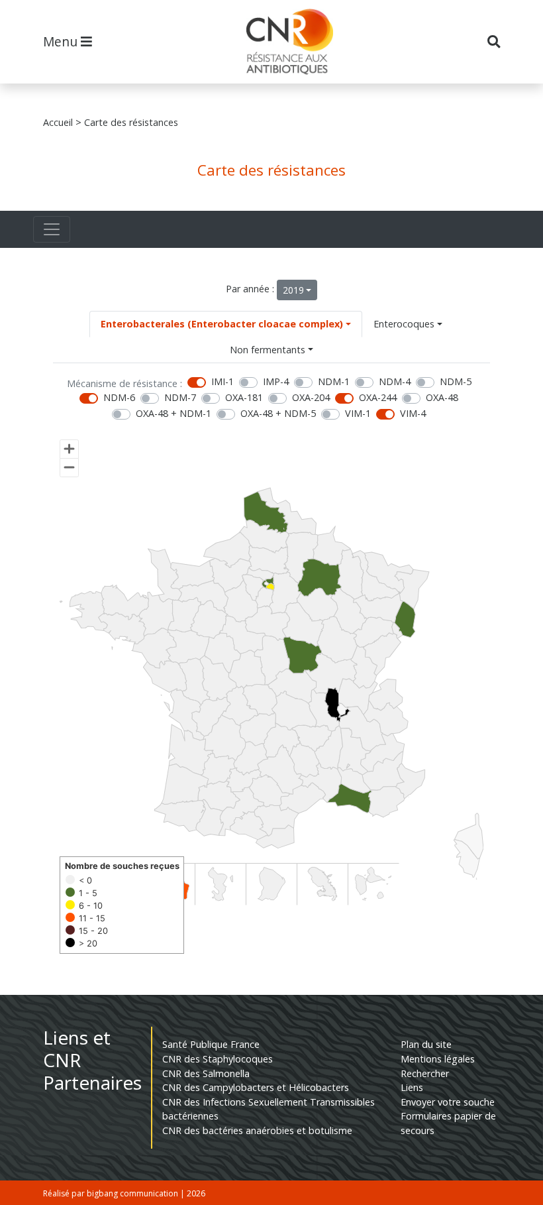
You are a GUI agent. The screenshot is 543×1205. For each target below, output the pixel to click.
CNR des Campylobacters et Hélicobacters (255, 1087)
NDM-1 (334, 381)
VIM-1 (358, 413)
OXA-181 (244, 397)
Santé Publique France (211, 1044)
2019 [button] (293, 290)
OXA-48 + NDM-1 (173, 413)
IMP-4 (276, 381)
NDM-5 (455, 381)
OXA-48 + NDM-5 (278, 413)
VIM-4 (413, 413)
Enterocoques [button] (403, 323)
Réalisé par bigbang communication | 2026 (124, 1193)
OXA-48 (442, 397)
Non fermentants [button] (267, 349)
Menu (62, 41)
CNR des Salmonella (206, 1073)
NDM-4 (395, 381)
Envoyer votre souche (448, 1102)
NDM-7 (180, 397)
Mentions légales (438, 1059)
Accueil (58, 122)
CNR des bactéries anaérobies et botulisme (257, 1130)
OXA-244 (378, 397)
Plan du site (426, 1044)
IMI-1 (222, 381)
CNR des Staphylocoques (217, 1059)
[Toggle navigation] (51, 229)
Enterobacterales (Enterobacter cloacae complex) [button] (222, 323)
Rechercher (425, 1073)
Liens (412, 1087)
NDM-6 (119, 397)
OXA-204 (311, 397)
